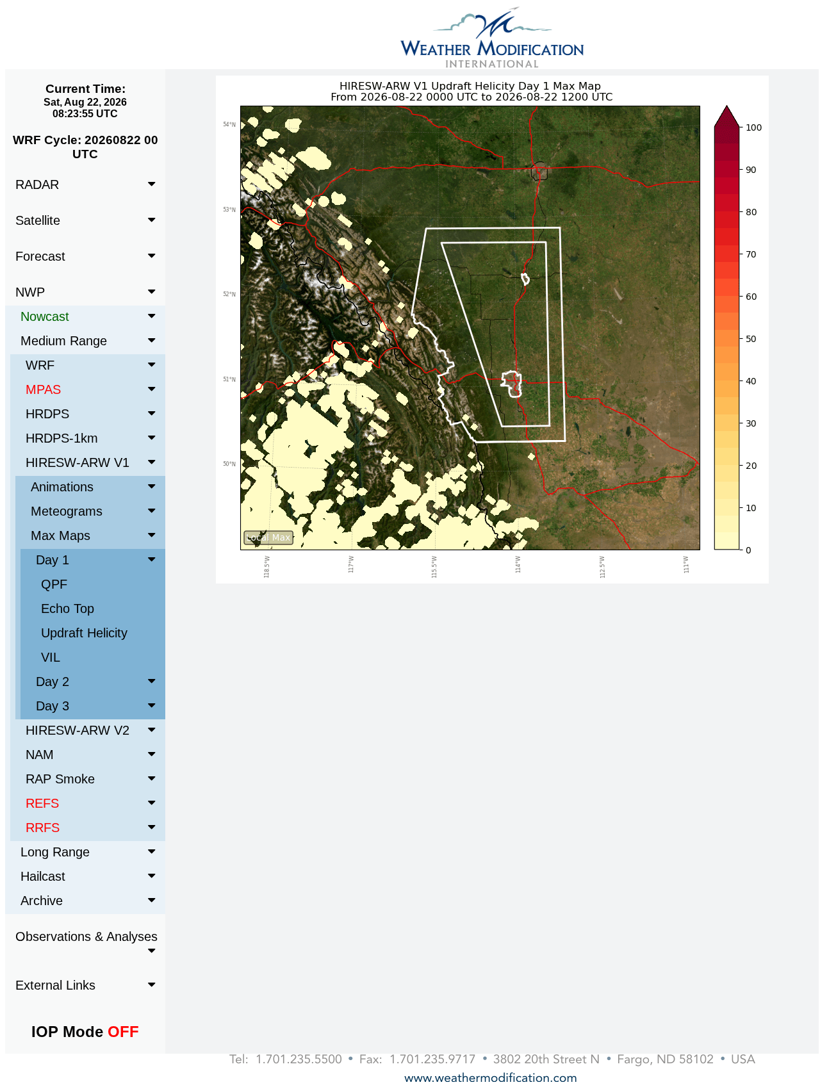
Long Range (55, 852)
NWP (30, 292)
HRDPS (47, 414)
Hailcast (42, 876)
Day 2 (52, 681)
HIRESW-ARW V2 (77, 730)
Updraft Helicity (84, 633)
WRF (40, 365)
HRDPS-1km (62, 438)
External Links (55, 985)
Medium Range (63, 341)
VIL (50, 657)
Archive (41, 901)
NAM (40, 755)
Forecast (40, 256)
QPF (54, 584)
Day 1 (52, 560)
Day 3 (52, 706)
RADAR (37, 184)
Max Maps (60, 535)
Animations (62, 487)
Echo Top (67, 608)
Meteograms (66, 511)
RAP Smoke (60, 779)
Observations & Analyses (86, 936)
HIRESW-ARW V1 (77, 462)
